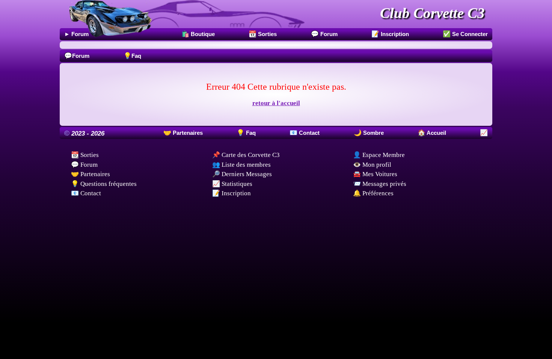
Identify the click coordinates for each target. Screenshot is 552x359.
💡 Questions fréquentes (104, 183)
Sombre (373, 133)
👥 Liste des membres (241, 164)
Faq (132, 56)
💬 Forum (84, 164)
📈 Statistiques (232, 183)
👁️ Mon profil (372, 164)
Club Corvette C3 (432, 13)
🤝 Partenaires (90, 174)
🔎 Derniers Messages (242, 174)
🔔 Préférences (373, 193)
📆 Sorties (85, 154)
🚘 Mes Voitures (375, 174)
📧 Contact (86, 193)
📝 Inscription (231, 193)
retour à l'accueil (276, 103)
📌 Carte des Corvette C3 (246, 154)
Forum (76, 56)
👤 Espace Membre (379, 154)
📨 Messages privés (379, 183)
